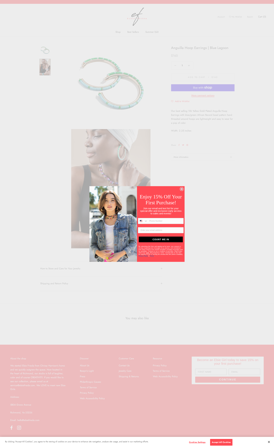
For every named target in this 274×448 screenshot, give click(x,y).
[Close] (268, 441)
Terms (152, 256)
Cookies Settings (197, 442)
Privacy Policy (143, 256)
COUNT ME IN (161, 239)
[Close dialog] (181, 189)
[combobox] (143, 221)
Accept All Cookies (221, 442)
